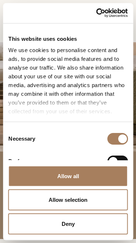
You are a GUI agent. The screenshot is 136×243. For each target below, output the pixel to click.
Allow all (68, 176)
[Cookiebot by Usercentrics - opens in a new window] (97, 12)
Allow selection (68, 200)
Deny (68, 223)
